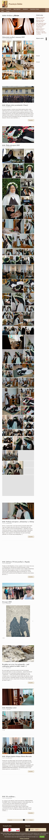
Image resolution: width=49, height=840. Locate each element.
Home (2, 9)
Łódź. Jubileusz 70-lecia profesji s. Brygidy (16, 562)
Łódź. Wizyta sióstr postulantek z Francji (15, 105)
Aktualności (8, 9)
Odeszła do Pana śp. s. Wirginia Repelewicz (40, 29)
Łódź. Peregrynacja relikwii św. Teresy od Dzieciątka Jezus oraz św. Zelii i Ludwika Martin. (41, 25)
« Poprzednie (10, 819)
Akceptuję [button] (42, 836)
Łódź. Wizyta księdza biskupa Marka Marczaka (17, 756)
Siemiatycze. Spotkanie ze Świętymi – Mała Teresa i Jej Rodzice (41, 33)
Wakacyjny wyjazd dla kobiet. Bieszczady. (40, 18)
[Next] (46, 38)
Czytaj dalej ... (31, 120)
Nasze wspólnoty (17, 9)
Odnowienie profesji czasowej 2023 (13, 37)
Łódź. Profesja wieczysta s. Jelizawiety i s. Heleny (18, 522)
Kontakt (7, 11)
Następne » (31, 819)
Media (2, 11)
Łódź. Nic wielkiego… (9, 796)
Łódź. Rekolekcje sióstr (9, 708)
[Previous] (46, 39)
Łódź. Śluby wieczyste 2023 (11, 145)
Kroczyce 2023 (7, 602)
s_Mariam (16, 15)
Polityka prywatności (24, 838)
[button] (47, 10)
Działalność (25, 9)
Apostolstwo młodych (34, 9)
